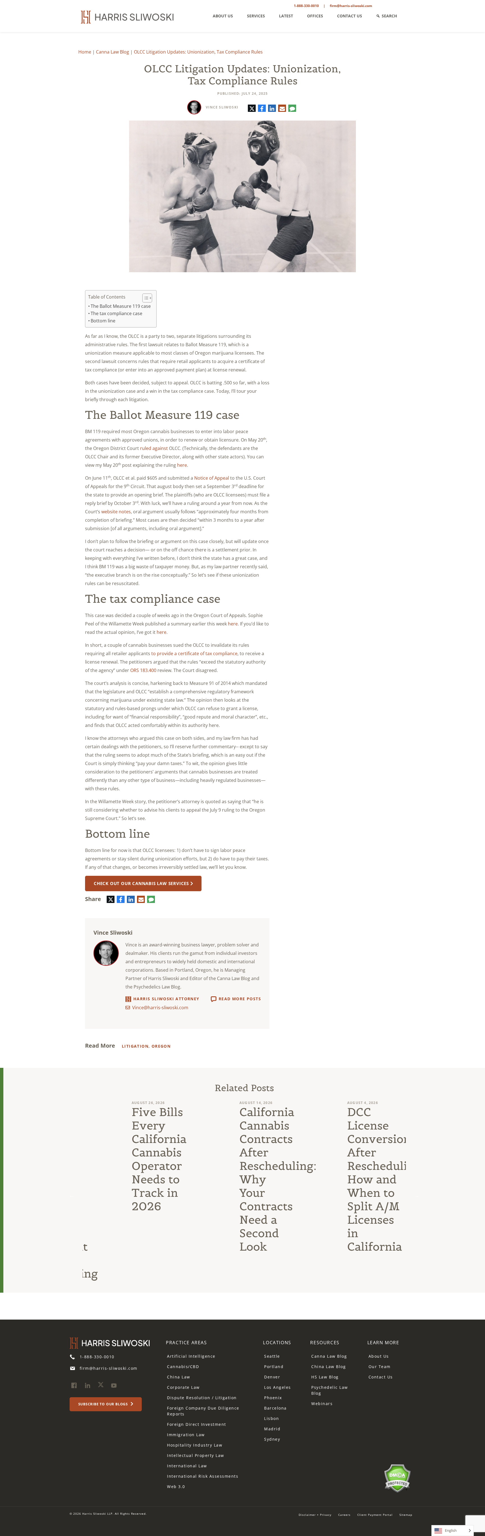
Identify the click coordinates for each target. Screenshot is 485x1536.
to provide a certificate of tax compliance (194, 653)
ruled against (154, 448)
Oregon (161, 1046)
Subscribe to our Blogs (103, 1404)
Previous (71, 1195)
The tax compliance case (116, 313)
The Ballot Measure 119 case (121, 306)
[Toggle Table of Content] (144, 298)
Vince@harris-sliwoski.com (160, 1007)
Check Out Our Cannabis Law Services (141, 883)
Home (84, 52)
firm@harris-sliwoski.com (351, 5)
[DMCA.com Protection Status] (397, 1478)
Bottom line (103, 321)
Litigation (135, 1046)
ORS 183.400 (143, 670)
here (182, 465)
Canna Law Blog (112, 52)
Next (417, 1195)
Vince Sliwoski (222, 107)
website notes (116, 512)
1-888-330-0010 (306, 5)
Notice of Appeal (211, 478)
